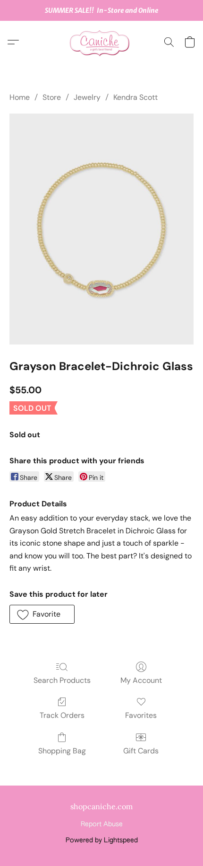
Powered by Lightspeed (102, 840)
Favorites (141, 715)
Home (19, 97)
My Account (141, 680)
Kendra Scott (135, 97)
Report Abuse (102, 824)
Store (51, 97)
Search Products (62, 680)
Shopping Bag (62, 751)
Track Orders (62, 715)
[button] (101, 42)
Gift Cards (141, 751)
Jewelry (87, 97)
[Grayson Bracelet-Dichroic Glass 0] (101, 229)
